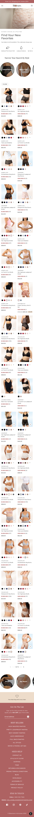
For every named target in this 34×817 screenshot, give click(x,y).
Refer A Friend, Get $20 (17, 746)
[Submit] (28, 717)
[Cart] (32, 6)
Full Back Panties (17, 739)
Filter (5, 84)
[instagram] (14, 805)
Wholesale (17, 778)
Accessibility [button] (17, 781)
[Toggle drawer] (2, 5)
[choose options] (14, 101)
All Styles (17, 742)
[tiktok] (27, 805)
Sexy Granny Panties (17, 733)
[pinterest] (20, 805)
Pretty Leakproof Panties (17, 729)
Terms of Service (17, 784)
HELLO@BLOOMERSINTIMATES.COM (19, 800)
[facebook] (7, 805)
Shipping (17, 761)
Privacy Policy (17, 787)
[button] (21, 667)
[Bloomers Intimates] (17, 5)
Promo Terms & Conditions (17, 771)
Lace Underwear (17, 736)
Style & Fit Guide (17, 758)
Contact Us (17, 755)
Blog (17, 774)
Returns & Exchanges (17, 768)
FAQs (17, 765)
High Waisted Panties (16, 726)
